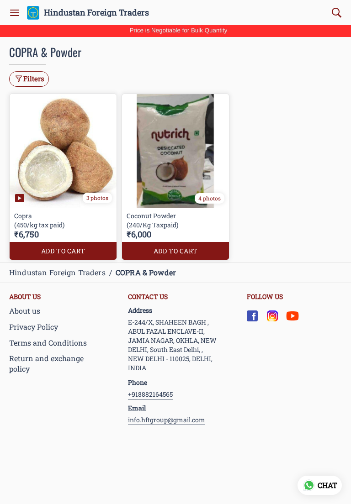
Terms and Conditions (48, 342)
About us (24, 310)
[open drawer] (14, 13)
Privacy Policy (33, 326)
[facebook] (252, 316)
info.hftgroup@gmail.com (166, 419)
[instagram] (272, 316)
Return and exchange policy (46, 363)
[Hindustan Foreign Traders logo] (33, 13)
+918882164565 (150, 394)
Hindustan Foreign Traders (96, 12)
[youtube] (292, 316)
